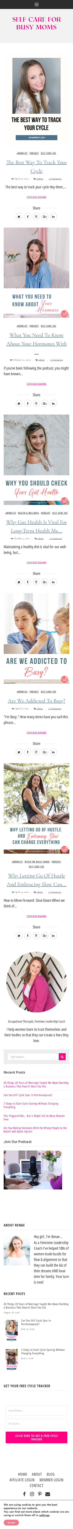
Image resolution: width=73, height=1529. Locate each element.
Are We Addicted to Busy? (36, 700)
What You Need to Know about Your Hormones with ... (36, 344)
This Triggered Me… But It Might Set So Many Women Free (34, 1117)
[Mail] (47, 1494)
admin (41, 359)
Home (22, 1474)
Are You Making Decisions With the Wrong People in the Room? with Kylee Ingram (35, 1129)
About (37, 1474)
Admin (39, 178)
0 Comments (55, 178)
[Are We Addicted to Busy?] (36, 638)
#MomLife (22, 153)
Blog (51, 1474)
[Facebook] (24, 1494)
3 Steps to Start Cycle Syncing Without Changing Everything (31, 1105)
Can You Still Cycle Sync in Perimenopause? (28, 1095)
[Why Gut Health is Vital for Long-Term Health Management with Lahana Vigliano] (36, 459)
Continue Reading (36, 197)
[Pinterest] (40, 1494)
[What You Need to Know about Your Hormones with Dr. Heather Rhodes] (36, 272)
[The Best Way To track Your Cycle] (36, 99)
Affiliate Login (22, 1480)
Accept (11, 1522)
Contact (37, 1485)
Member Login (51, 1480)
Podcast (34, 153)
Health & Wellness (28, 513)
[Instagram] (32, 1494)
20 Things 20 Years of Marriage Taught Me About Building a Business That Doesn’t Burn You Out (36, 1084)
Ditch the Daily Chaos (37, 862)
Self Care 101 (48, 153)
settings (44, 1515)
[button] (36, 4)
